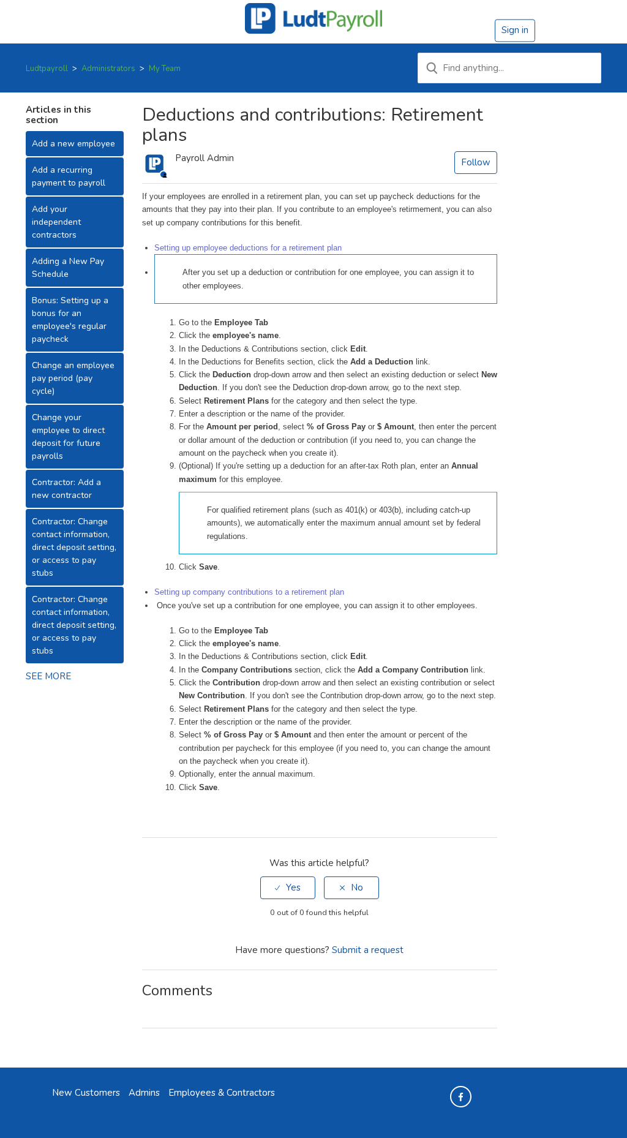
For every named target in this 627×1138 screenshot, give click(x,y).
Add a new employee (73, 143)
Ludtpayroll (47, 68)
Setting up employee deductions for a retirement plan (248, 247)
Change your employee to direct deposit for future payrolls (68, 437)
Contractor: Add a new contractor (66, 489)
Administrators (108, 68)
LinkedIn (185, 813)
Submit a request (368, 950)
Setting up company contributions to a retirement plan (249, 592)
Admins (144, 1093)
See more (48, 676)
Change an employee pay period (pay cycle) (73, 378)
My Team (165, 68)
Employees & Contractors (221, 1093)
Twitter (167, 813)
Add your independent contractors (56, 222)
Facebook (149, 813)
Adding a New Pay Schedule (68, 267)
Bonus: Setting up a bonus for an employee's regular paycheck (70, 320)
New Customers (86, 1093)
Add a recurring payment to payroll (68, 176)
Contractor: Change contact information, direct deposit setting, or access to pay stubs (74, 547)
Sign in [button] (514, 30)
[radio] (287, 887)
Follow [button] (475, 162)
